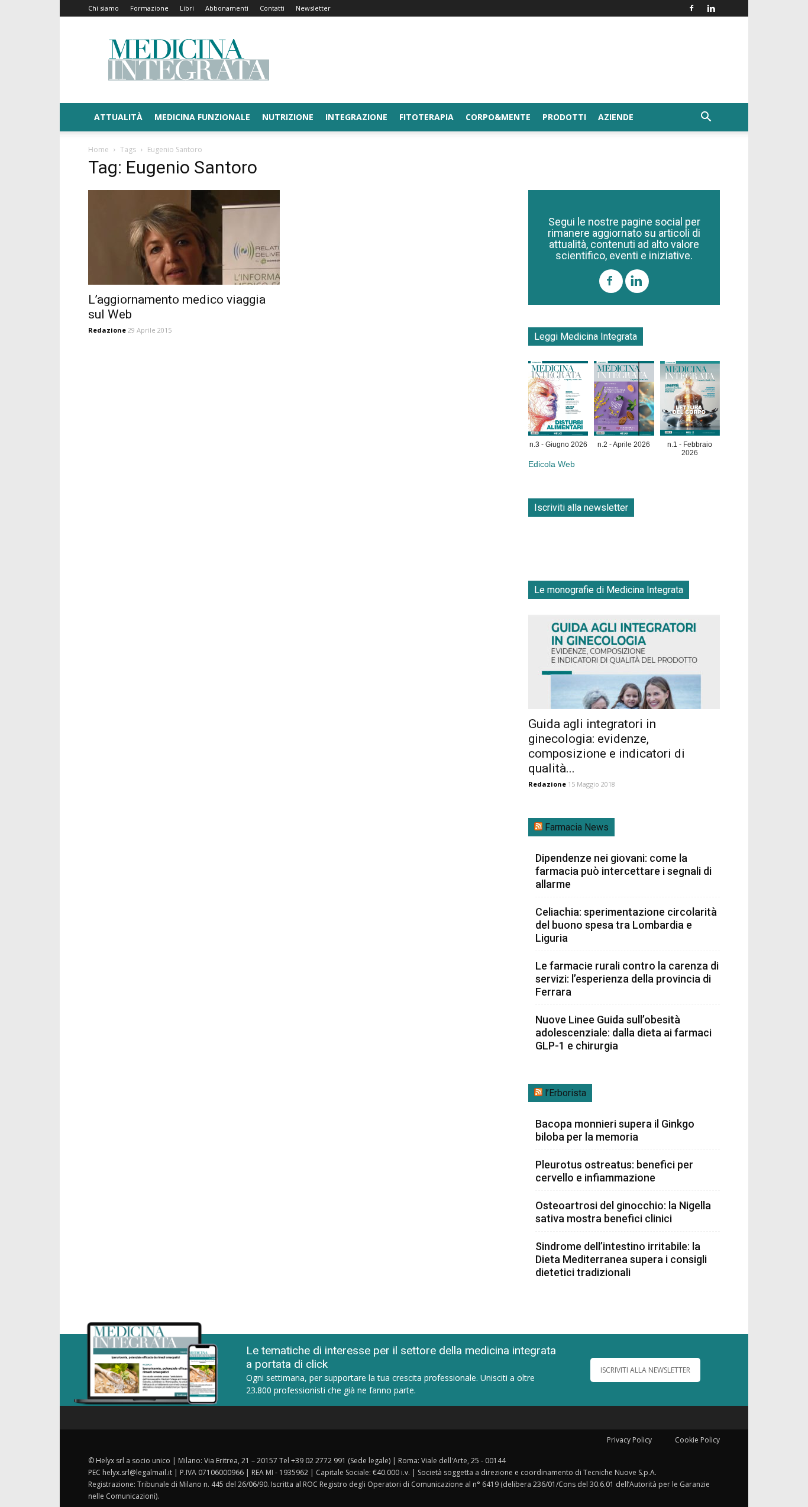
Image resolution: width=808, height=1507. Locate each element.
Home (98, 149)
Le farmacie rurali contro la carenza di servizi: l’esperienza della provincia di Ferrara (627, 978)
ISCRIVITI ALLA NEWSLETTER (645, 1370)
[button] (705, 118)
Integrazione (356, 117)
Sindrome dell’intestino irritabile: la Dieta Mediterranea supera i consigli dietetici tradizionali (621, 1259)
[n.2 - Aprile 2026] (624, 400)
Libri (187, 8)
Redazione (107, 330)
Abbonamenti (226, 8)
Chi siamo (103, 8)
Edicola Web (551, 464)
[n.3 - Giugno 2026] (558, 400)
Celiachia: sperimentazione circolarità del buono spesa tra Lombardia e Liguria (626, 925)
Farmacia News (577, 827)
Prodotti (564, 117)
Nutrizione (287, 117)
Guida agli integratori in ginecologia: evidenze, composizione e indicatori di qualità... (606, 746)
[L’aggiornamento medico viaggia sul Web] (184, 237)
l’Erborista (565, 1093)
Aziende (616, 117)
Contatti (272, 8)
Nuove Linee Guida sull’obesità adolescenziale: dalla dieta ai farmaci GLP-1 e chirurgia (623, 1032)
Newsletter (313, 8)
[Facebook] (691, 8)
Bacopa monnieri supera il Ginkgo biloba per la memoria (614, 1130)
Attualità (118, 117)
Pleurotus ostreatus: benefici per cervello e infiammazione (614, 1171)
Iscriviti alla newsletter (581, 507)
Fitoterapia (426, 117)
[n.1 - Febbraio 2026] (690, 400)
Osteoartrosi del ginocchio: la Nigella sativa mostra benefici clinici (623, 1212)
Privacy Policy (629, 1440)
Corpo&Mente (498, 117)
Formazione (149, 8)
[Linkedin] (711, 8)
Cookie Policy (697, 1440)
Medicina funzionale (202, 117)
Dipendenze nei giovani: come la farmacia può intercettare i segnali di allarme (623, 871)
